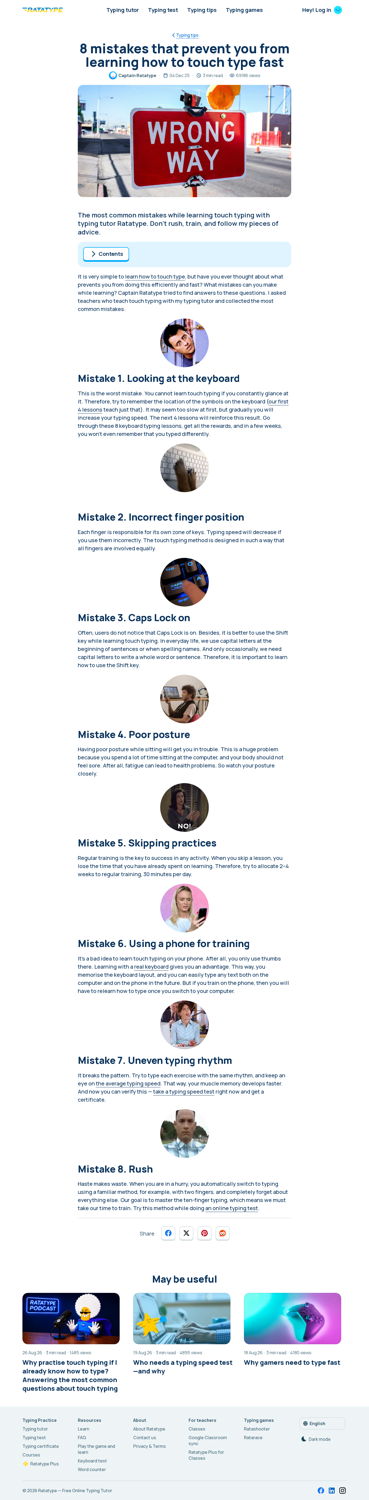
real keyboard (151, 966)
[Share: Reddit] (223, 1233)
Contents (111, 253)
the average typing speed (128, 1083)
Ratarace (253, 1438)
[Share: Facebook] (168, 1233)
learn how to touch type (155, 276)
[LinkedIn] (332, 1490)
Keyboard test (92, 1461)
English (317, 1423)
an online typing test (231, 1208)
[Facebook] (321, 1490)
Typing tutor (122, 10)
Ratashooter (257, 1429)
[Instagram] (342, 1490)
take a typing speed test (183, 1091)
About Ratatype (149, 1429)
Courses (31, 1455)
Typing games (244, 10)
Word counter (92, 1469)
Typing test (163, 10)
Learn (83, 1429)
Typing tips (202, 10)
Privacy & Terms (149, 1446)
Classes (197, 1429)
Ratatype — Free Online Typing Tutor (75, 1491)
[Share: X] (186, 1233)
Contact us (144, 1438)
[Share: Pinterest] (204, 1233)
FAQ (82, 1438)
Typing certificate (40, 1446)
